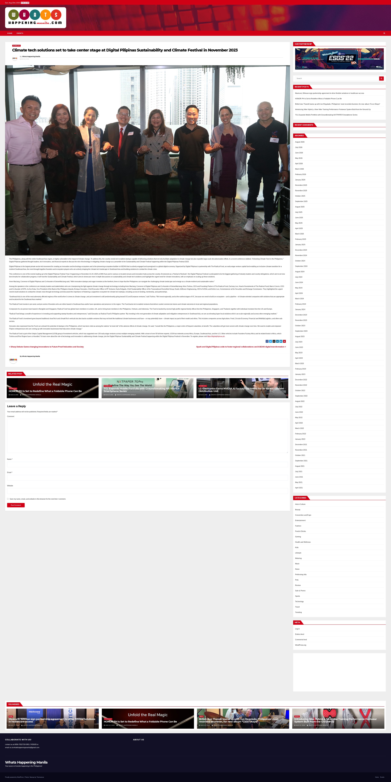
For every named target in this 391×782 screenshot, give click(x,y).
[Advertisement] (339, 671)
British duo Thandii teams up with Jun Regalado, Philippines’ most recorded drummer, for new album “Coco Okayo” (337, 104)
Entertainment (300, 520)
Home (9, 33)
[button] (384, 33)
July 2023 (298, 342)
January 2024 (300, 309)
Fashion (298, 526)
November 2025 (301, 190)
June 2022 (299, 412)
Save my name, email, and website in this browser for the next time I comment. (38, 499)
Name (10, 459)
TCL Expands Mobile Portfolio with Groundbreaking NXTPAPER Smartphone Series (141, 390)
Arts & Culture (300, 504)
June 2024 (299, 282)
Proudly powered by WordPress (14, 777)
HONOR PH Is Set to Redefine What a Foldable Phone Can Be (45, 391)
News (297, 569)
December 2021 (301, 444)
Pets (297, 580)
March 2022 (299, 428)
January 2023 (300, 374)
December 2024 (301, 250)
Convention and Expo (303, 515)
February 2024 (300, 304)
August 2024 (300, 271)
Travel (297, 607)
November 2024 (301, 255)
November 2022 (301, 385)
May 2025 (299, 223)
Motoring (298, 558)
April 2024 (299, 293)
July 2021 (298, 471)
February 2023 (300, 369)
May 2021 (299, 482)
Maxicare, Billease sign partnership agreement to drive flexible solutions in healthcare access (329, 93)
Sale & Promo (300, 591)
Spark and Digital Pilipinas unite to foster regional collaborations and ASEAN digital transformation (240, 347)
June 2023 (299, 347)
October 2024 (300, 261)
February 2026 (300, 174)
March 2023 (299, 363)
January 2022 (300, 439)
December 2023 (301, 315)
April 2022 (299, 423)
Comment (10, 416)
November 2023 (301, 320)
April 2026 (299, 163)
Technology (16, 45)
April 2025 (299, 228)
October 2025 (300, 196)
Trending (298, 612)
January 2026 (300, 180)
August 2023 (300, 336)
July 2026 (298, 147)
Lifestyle (298, 553)
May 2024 (299, 288)
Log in (297, 629)
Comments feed (301, 640)
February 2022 (300, 434)
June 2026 (299, 153)
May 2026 (299, 158)
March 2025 (299, 234)
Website (10, 486)
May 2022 (299, 417)
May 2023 (299, 353)
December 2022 (301, 380)
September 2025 (301, 201)
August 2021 (300, 466)
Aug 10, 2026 (14, 725)
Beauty (297, 510)
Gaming (298, 537)
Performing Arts (301, 574)
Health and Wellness (303, 542)
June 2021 (299, 477)
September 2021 (301, 461)
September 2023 (301, 331)
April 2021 (299, 488)
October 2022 (300, 390)
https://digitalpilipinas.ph (216, 336)
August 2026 (300, 142)
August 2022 (300, 401)
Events (20, 33)
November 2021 (301, 450)
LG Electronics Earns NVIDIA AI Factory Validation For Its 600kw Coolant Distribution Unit (241, 390)
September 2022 (301, 396)
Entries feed (299, 634)
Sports (297, 596)
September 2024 (301, 266)
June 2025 (299, 217)
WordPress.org (300, 645)
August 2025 (300, 207)
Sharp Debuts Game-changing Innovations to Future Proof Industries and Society (47, 347)
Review (298, 585)
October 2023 (300, 326)
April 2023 (299, 358)
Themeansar (40, 777)
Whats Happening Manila (31, 56)
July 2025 (298, 212)
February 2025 (300, 239)
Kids (297, 547)
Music (297, 564)
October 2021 (300, 455)
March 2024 (299, 299)
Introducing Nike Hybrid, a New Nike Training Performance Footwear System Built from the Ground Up (333, 109)
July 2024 (298, 277)
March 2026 (299, 169)
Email (9, 472)
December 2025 (301, 185)
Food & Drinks (300, 531)
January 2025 (300, 244)
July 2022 (298, 407)
